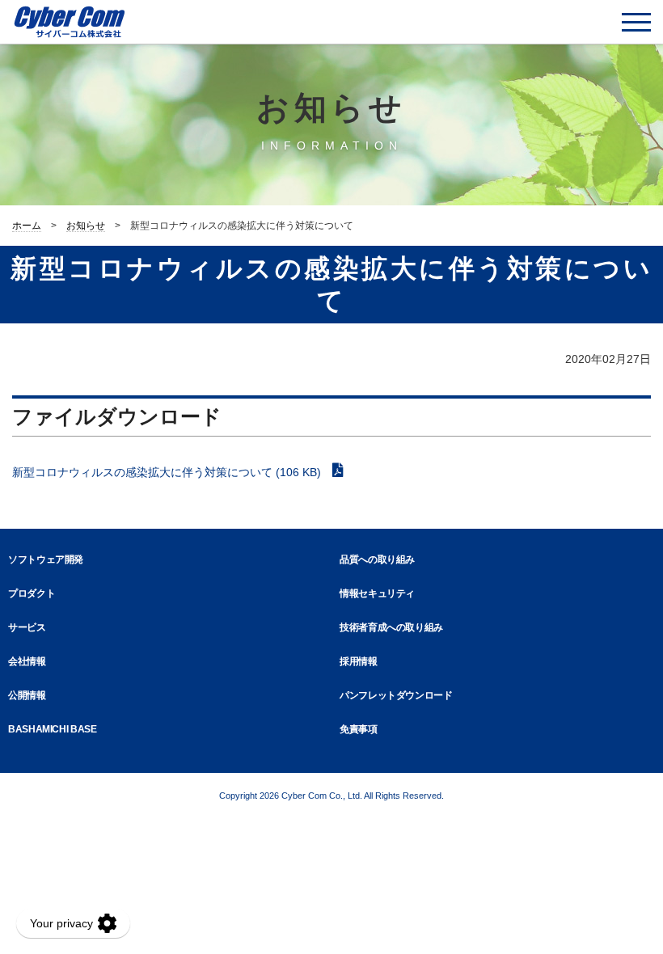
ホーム (26, 225)
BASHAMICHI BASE (52, 729)
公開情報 (27, 695)
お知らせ (85, 225)
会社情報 (27, 661)
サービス (27, 627)
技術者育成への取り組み (391, 627)
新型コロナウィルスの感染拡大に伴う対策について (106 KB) (168, 472)
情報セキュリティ (377, 593)
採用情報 (359, 661)
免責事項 (359, 729)
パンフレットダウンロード (396, 695)
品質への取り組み (377, 559)
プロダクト (31, 593)
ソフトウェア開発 (45, 559)
